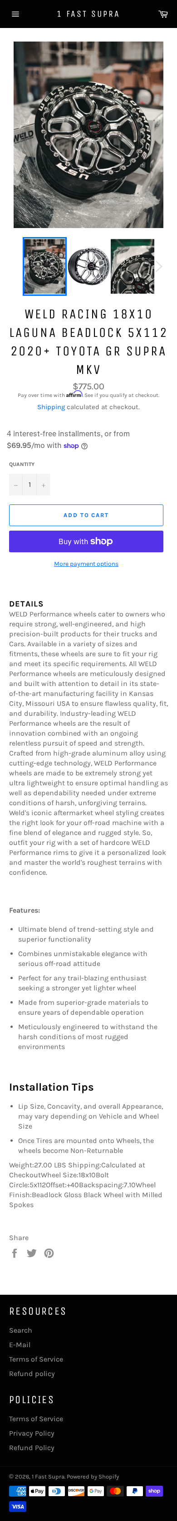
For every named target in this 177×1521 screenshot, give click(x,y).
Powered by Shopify (93, 1476)
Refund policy (32, 1373)
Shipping (51, 407)
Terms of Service (36, 1359)
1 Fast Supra (88, 14)
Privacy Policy (31, 1433)
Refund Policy (31, 1447)
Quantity (21, 464)
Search (20, 1330)
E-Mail (19, 1344)
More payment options (86, 564)
